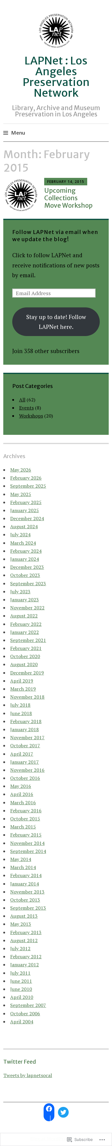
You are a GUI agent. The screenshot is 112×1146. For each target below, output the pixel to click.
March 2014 (23, 867)
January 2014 (24, 883)
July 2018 (20, 705)
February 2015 (26, 834)
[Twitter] (63, 1112)
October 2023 (25, 575)
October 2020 (25, 656)
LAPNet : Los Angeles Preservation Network (56, 77)
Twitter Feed (19, 1061)
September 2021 (28, 640)
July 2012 (20, 948)
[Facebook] (49, 1108)
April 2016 (21, 794)
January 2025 (24, 510)
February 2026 (26, 478)
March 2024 (23, 543)
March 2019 (23, 689)
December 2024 (27, 518)
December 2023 (27, 567)
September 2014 (28, 851)
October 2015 (25, 818)
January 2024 (24, 559)
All (22, 399)
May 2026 (20, 469)
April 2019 (21, 680)
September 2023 (28, 583)
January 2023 (24, 599)
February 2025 (26, 502)
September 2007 (28, 1005)
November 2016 (27, 770)
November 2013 (27, 891)
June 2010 (21, 989)
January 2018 (24, 729)
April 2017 (21, 754)
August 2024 (24, 526)
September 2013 (28, 908)
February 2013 (26, 932)
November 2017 (27, 737)
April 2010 (21, 997)
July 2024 (20, 534)
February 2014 (26, 875)
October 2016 (25, 778)
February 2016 (26, 810)
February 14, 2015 (65, 181)
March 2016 (23, 802)
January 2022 (24, 632)
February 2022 (26, 624)
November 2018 (27, 697)
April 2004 (21, 1021)
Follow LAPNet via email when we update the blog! (55, 236)
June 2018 (21, 713)
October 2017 (25, 745)
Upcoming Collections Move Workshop (68, 198)
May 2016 (20, 786)
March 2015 (23, 826)
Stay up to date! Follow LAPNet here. (56, 321)
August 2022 (24, 615)
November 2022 (27, 607)
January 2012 (24, 964)
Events (26, 407)
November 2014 (27, 843)
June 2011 (21, 981)
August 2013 (24, 916)
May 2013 (20, 924)
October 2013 (25, 900)
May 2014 (20, 859)
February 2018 (26, 721)
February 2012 (26, 956)
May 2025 (20, 494)
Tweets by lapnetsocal (27, 1075)
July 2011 (20, 973)
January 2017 (24, 762)
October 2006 (25, 1013)
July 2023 (20, 591)
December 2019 (27, 672)
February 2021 (26, 648)
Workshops (31, 415)
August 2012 (24, 940)
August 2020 (24, 664)
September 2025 (28, 486)
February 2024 (26, 551)
